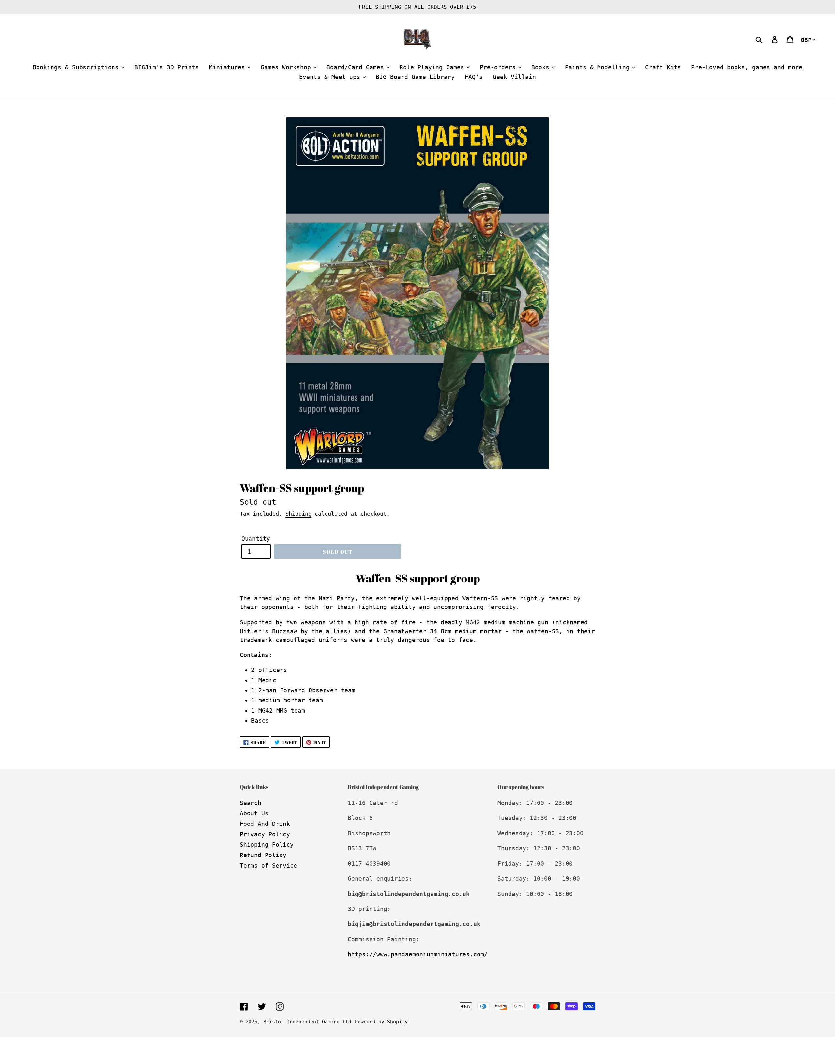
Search (250, 802)
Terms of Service (268, 865)
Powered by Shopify (381, 1022)
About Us (254, 813)
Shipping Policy (267, 844)
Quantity (255, 538)
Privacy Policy (265, 834)
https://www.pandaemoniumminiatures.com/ (418, 954)
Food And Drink (265, 823)
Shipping (298, 514)
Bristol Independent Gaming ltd (307, 1022)
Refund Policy (263, 855)
